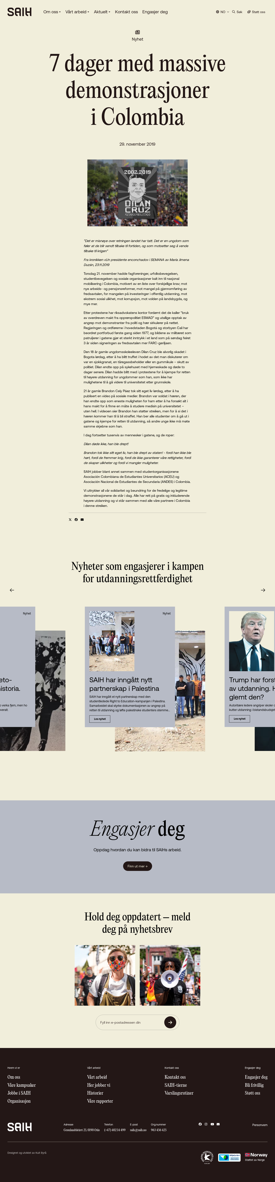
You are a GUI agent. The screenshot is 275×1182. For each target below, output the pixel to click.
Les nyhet (100, 718)
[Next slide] (263, 590)
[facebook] (76, 519)
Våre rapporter (100, 1101)
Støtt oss (252, 1093)
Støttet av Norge (255, 1159)
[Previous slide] (11, 590)
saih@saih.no (138, 1130)
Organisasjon (19, 1101)
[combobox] (223, 12)
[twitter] (70, 519)
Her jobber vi (98, 1085)
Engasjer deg (155, 11)
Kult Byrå (41, 1152)
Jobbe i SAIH (19, 1093)
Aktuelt (101, 11)
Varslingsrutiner (179, 1093)
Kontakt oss (126, 11)
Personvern (260, 1125)
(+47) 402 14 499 (115, 1130)
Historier (95, 1093)
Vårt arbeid (75, 11)
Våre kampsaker (21, 1085)
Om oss (50, 11)
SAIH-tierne (176, 1085)
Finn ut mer (138, 866)
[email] (82, 519)
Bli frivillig (254, 1085)
